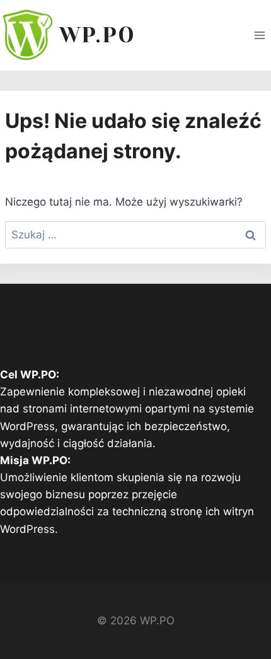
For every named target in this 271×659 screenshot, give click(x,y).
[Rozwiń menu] (259, 35)
